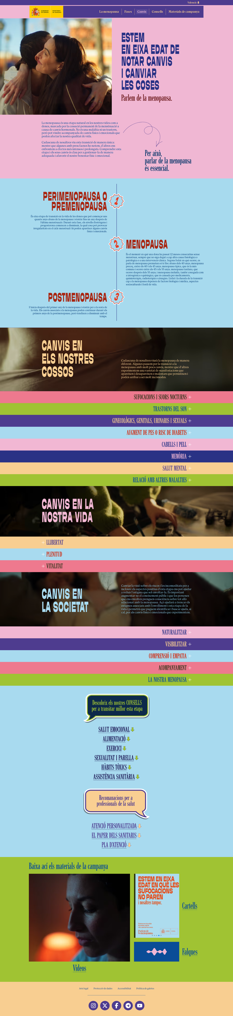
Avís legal (83, 988)
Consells (157, 12)
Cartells (189, 906)
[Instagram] (93, 1005)
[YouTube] (139, 1005)
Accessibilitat (124, 988)
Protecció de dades (103, 988)
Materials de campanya (184, 12)
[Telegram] (128, 1005)
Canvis (141, 12)
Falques (190, 952)
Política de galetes (145, 988)
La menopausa (109, 12)
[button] (193, 2)
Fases (128, 12)
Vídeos (79, 968)
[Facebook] (116, 1005)
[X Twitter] (105, 1005)
